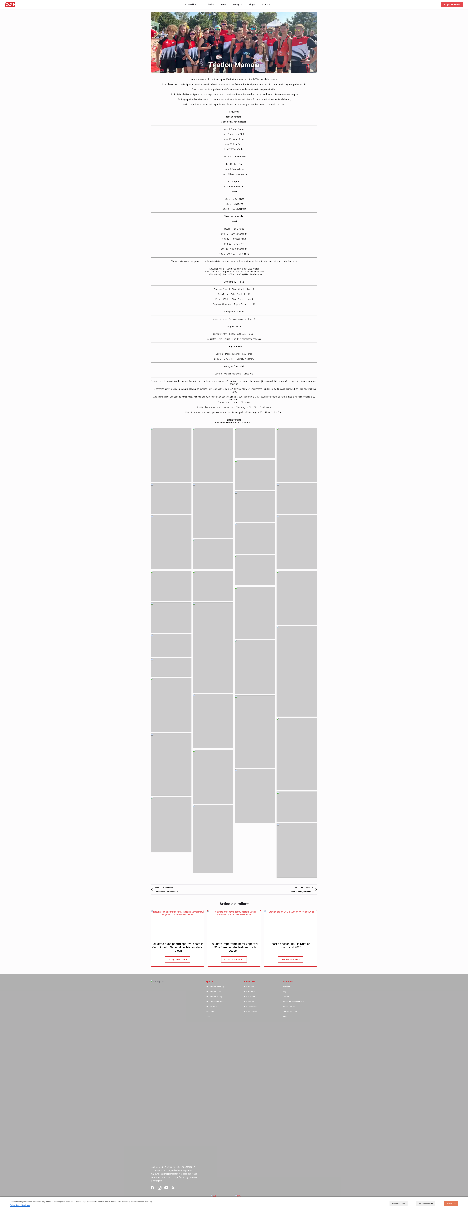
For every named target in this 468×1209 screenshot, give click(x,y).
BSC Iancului (249, 1002)
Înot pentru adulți (214, 997)
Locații (236, 4)
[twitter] (173, 1188)
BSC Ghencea (249, 997)
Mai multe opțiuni (398, 1203)
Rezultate (286, 987)
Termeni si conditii (290, 1011)
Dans (223, 4)
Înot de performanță (215, 1002)
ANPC (285, 1016)
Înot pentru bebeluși (215, 987)
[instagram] (159, 1188)
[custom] (153, 1188)
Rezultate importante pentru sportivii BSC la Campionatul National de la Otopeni (234, 947)
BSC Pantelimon (250, 1011)
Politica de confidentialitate (293, 1002)
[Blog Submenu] (254, 4)
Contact (266, 4)
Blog (251, 4)
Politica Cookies (289, 1007)
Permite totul (451, 1203)
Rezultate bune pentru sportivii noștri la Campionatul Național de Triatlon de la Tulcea (177, 947)
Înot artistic (211, 1007)
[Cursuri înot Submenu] (198, 4)
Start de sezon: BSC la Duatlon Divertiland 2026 (290, 945)
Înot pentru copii (213, 992)
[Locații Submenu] (241, 4)
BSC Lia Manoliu (250, 1007)
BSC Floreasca (249, 992)
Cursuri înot (191, 4)
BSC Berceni (249, 987)
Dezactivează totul (426, 1203)
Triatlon (210, 4)
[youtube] (166, 1188)
